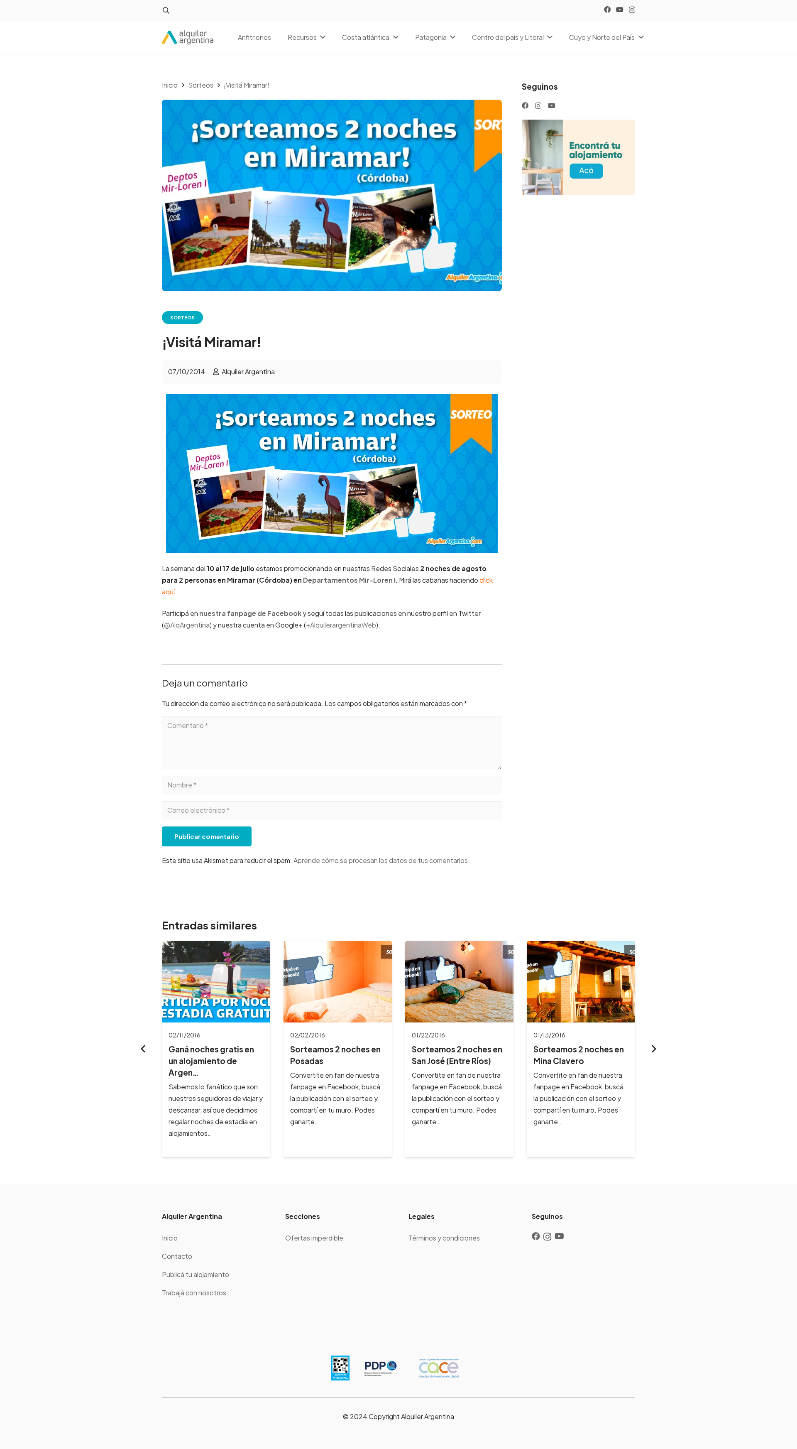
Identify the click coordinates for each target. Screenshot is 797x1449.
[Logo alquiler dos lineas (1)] (187, 37)
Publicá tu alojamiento (195, 1274)
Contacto (177, 1256)
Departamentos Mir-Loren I (349, 580)
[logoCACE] (439, 1368)
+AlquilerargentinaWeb (341, 624)
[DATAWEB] (340, 1368)
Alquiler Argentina (248, 371)
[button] (166, 10)
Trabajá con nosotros (194, 1292)
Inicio (170, 1237)
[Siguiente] (653, 1049)
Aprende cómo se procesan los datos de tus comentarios (380, 860)
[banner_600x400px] (578, 157)
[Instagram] (632, 10)
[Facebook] (607, 9)
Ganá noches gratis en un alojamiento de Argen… (211, 1060)
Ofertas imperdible (314, 1237)
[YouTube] (619, 9)
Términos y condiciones (444, 1237)
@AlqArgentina (187, 624)
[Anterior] (143, 1049)
